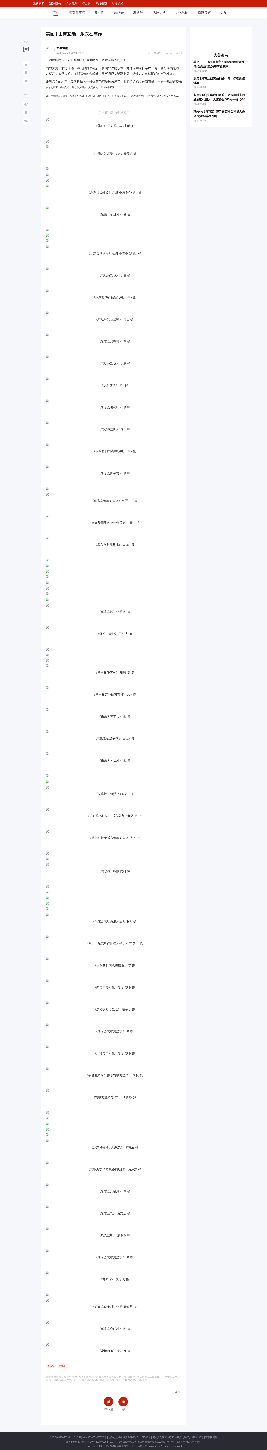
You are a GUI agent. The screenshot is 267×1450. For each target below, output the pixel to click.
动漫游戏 (117, 3)
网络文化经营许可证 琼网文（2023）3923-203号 (178, 1437)
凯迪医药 (38, 3)
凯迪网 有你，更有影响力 (35, 12)
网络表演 (101, 3)
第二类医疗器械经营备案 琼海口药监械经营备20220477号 (138, 1441)
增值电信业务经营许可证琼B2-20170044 (129, 1437)
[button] (225, 12)
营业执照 (175, 1441)
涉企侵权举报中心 (191, 1441)
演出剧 (86, 3)
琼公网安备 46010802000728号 (89, 1437)
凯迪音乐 (71, 3)
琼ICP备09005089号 (60, 1437)
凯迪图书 (55, 3)
